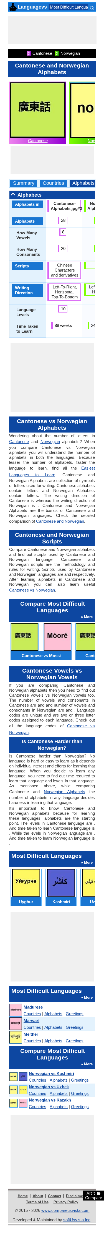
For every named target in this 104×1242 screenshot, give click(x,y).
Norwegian (50, 441)
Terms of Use (37, 1202)
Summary (23, 183)
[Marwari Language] (15, 1024)
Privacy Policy (66, 1202)
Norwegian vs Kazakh (50, 1100)
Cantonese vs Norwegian (32, 590)
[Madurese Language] (15, 1010)
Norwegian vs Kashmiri (51, 1073)
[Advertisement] (52, 30)
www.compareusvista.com (65, 1210)
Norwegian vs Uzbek (49, 1086)
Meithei (31, 1034)
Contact (54, 1196)
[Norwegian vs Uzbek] (18, 1090)
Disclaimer (75, 1196)
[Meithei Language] (15, 1037)
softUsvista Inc (76, 1219)
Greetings (74, 1013)
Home (23, 1196)
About (38, 1196)
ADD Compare (93, 1195)
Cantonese (38, 140)
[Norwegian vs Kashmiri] (18, 1076)
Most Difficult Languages (72, 7)
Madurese (33, 1007)
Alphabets (83, 183)
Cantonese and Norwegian (60, 521)
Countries (53, 183)
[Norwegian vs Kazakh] (18, 1103)
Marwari (31, 1020)
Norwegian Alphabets (64, 791)
